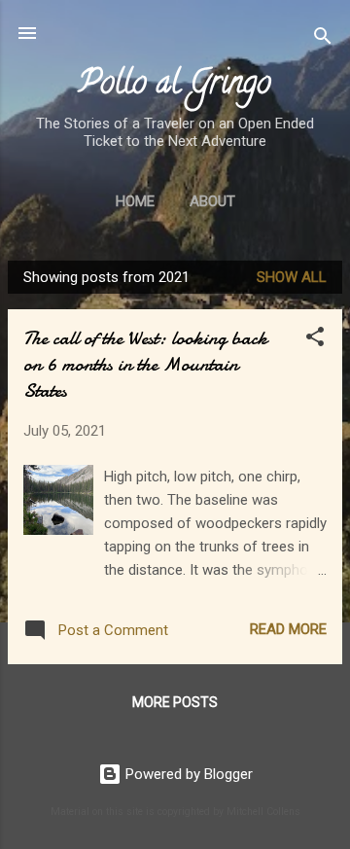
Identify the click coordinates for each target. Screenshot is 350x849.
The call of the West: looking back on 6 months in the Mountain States (145, 364)
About (212, 201)
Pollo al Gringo (175, 85)
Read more (288, 629)
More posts (175, 702)
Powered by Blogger (187, 774)
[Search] (322, 39)
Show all (292, 277)
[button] (315, 340)
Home (135, 201)
